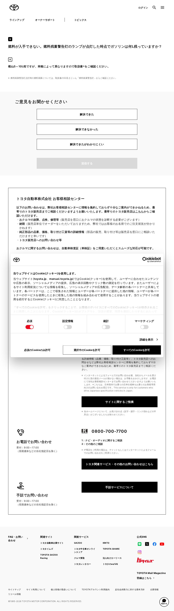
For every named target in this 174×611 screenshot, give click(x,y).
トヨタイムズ (46, 549)
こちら (139, 211)
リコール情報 (14, 594)
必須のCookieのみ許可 (37, 350)
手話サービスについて (119, 487)
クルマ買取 (79, 558)
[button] (164, 602)
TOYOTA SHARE (111, 549)
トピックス (80, 19)
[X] (147, 544)
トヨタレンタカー (82, 564)
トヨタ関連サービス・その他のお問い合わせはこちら (119, 464)
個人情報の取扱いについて (63, 589)
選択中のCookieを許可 (87, 350)
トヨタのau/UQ (110, 564)
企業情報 (154, 589)
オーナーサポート (45, 19)
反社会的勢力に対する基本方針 (130, 589)
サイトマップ (14, 589)
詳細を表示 (146, 339)
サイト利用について (35, 589)
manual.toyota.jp (61, 278)
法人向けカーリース (112, 558)
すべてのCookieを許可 (137, 350)
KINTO (106, 543)
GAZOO (78, 543)
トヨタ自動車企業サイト (52, 543)
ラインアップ (17, 19)
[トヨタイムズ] (145, 560)
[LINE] (139, 544)
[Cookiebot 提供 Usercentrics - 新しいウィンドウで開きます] (146, 259)
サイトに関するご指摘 (119, 401)
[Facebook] (154, 544)
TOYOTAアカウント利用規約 (96, 589)
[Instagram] (139, 552)
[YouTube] (162, 544)
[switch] (68, 327)
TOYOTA (14, 7)
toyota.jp (40, 278)
